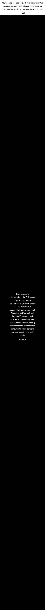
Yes (41, 9)
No (23, 12)
